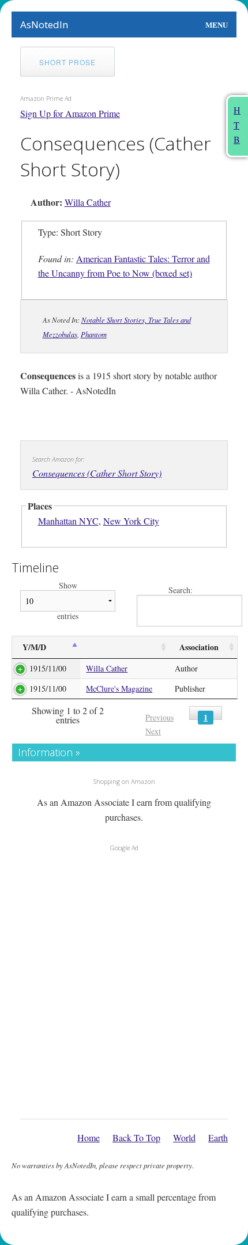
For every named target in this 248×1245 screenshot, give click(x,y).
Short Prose (67, 62)
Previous (159, 717)
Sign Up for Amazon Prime (70, 113)
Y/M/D (34, 647)
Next (153, 731)
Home (88, 1137)
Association (199, 647)
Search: (180, 590)
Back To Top (136, 1137)
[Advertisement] (124, 982)
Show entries (67, 601)
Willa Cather (88, 202)
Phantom (94, 334)
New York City (131, 521)
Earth (218, 1137)
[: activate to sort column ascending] (124, 647)
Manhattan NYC (68, 521)
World (184, 1137)
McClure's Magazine (119, 688)
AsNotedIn (44, 24)
